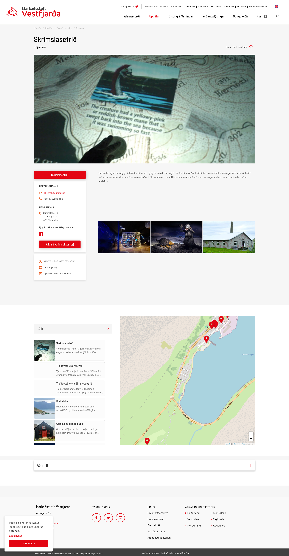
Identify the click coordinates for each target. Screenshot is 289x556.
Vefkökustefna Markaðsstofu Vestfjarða (165, 553)
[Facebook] (96, 517)
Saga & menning (64, 28)
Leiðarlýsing (50, 267)
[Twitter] (108, 517)
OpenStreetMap (239, 444)
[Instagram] (120, 517)
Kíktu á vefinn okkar (57, 244)
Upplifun (49, 28)
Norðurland (176, 6)
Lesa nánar (15, 535)
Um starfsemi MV (158, 512)
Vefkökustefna (156, 531)
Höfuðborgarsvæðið (258, 6)
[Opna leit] (277, 16)
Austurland (190, 6)
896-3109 (58, 198)
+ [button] (251, 434)
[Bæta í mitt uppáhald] (240, 47)
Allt (40, 329)
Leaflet (228, 444)
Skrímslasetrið (59, 175)
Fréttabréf (154, 525)
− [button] (251, 438)
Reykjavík (218, 519)
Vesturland (229, 6)
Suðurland (203, 6)
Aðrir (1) (42, 465)
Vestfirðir (241, 6)
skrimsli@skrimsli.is (54, 192)
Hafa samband (156, 519)
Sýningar (80, 28)
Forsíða (37, 28)
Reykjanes (216, 6)
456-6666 (48, 198)
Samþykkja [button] (28, 543)
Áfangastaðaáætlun (159, 537)
